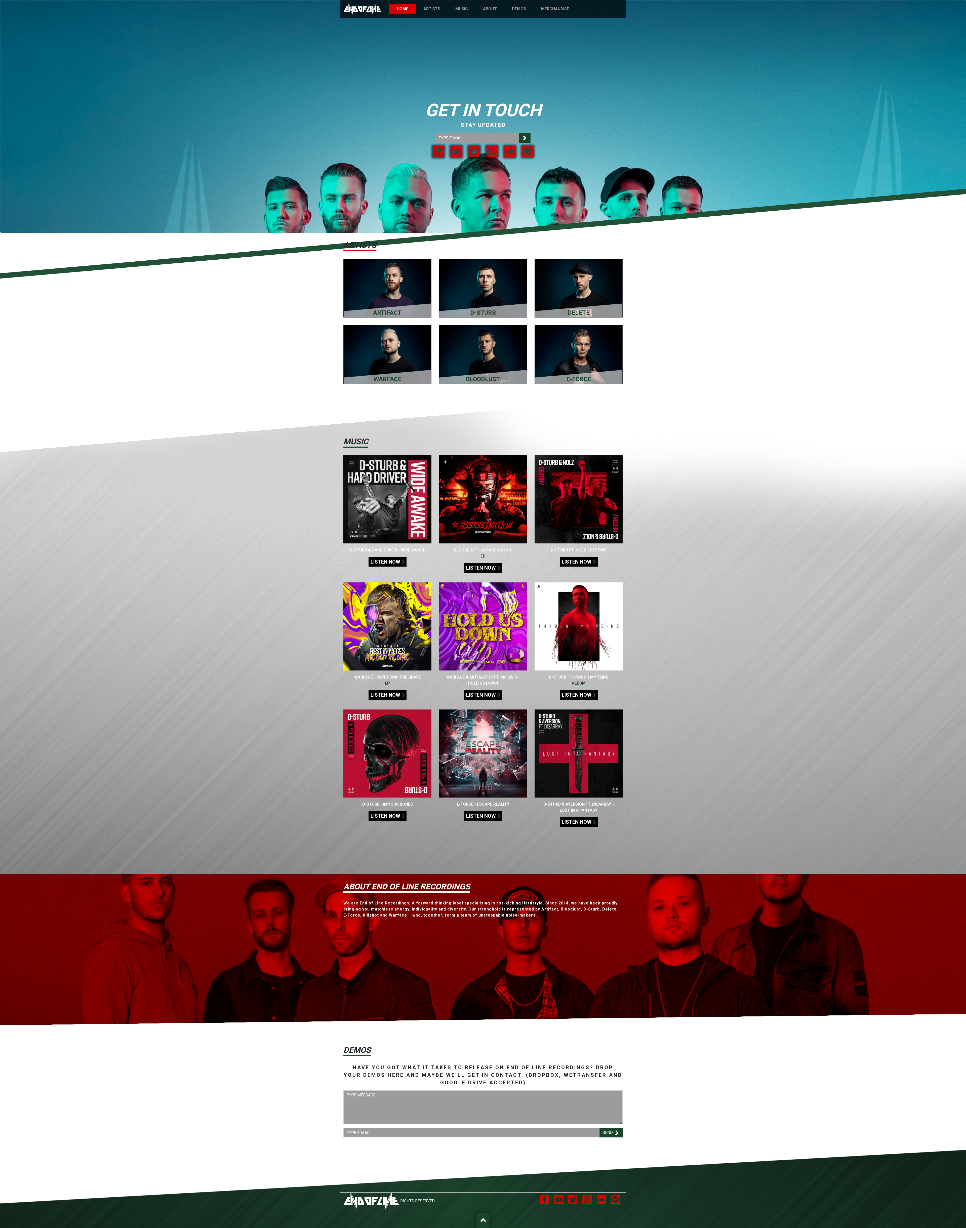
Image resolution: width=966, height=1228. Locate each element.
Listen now (385, 562)
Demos (519, 9)
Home (406, 9)
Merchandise (555, 9)
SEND (608, 1132)
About (490, 9)
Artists (431, 9)
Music (461, 9)
